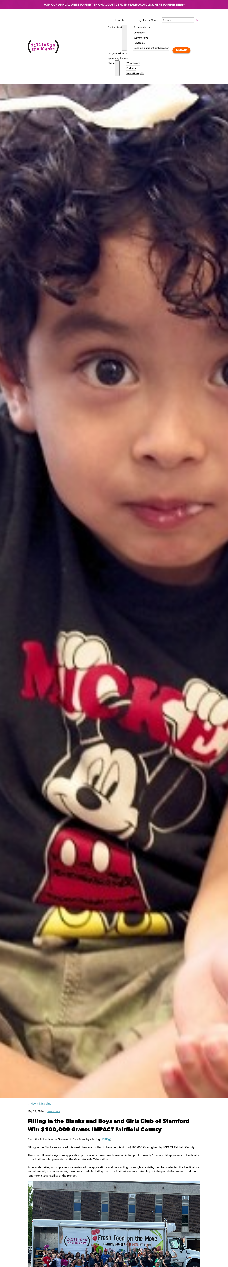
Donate (181, 50)
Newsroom (53, 1111)
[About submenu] (117, 68)
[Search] (197, 20)
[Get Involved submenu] (124, 37)
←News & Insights (39, 1103)
